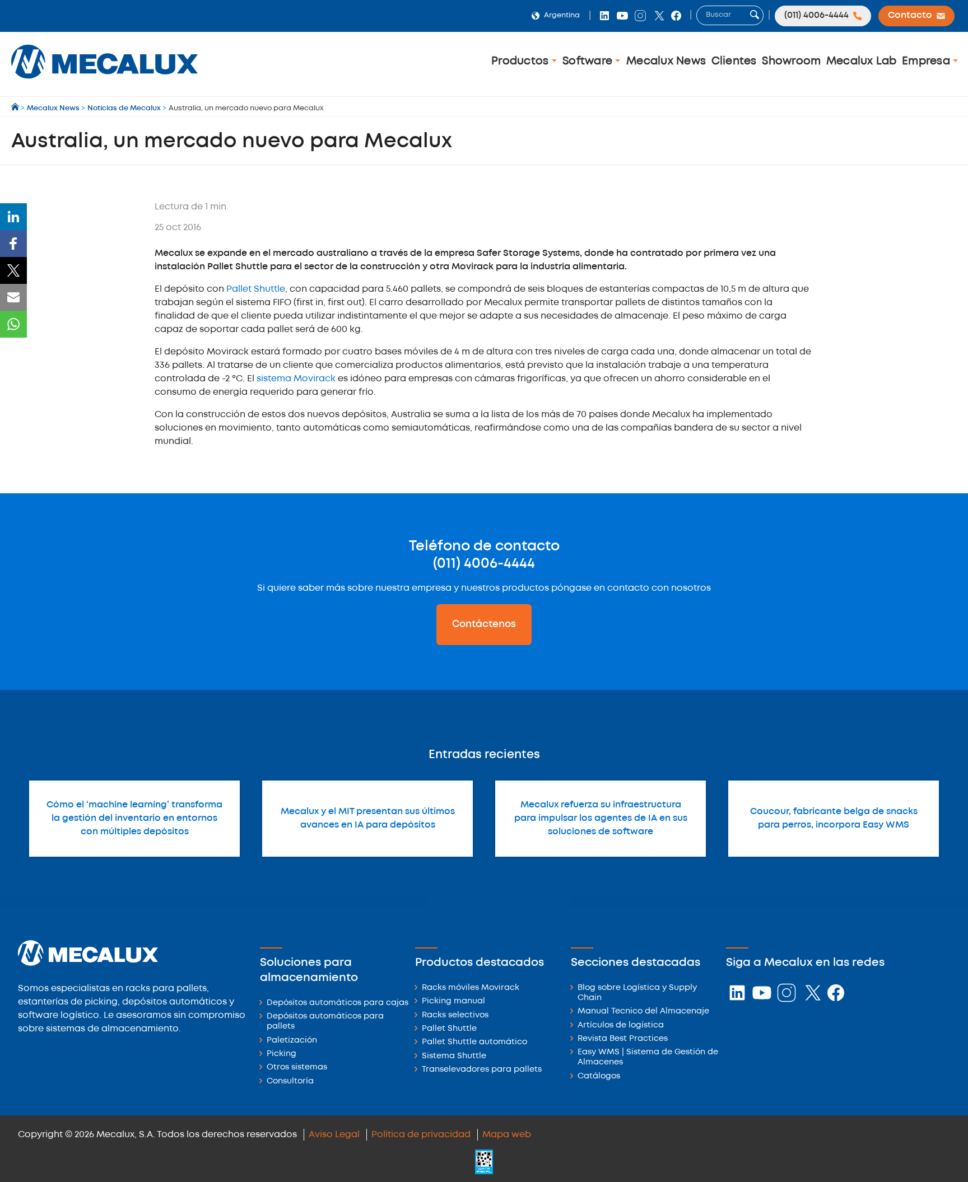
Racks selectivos (455, 1015)
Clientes (734, 61)
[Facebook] (13, 243)
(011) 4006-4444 (484, 564)
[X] (13, 270)
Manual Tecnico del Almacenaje (643, 1011)
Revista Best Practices (623, 1039)
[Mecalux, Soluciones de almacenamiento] (104, 81)
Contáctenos (484, 624)
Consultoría (290, 1081)
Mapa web (506, 1134)
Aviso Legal (334, 1134)
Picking (281, 1054)
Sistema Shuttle (454, 1056)
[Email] (13, 297)
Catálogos (599, 1076)
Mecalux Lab (861, 61)
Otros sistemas (297, 1067)
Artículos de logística (621, 1025)
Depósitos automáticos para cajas (337, 1003)
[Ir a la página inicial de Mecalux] (16, 108)
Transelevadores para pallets (482, 1069)
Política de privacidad (421, 1134)
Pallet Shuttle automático (474, 1042)
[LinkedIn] (13, 216)
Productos (521, 61)
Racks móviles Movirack (470, 988)
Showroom (791, 61)
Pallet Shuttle (254, 289)
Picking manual (453, 1001)
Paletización (292, 1040)
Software (588, 61)
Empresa (927, 61)
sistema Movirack (295, 379)
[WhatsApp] (13, 324)
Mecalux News (666, 61)
